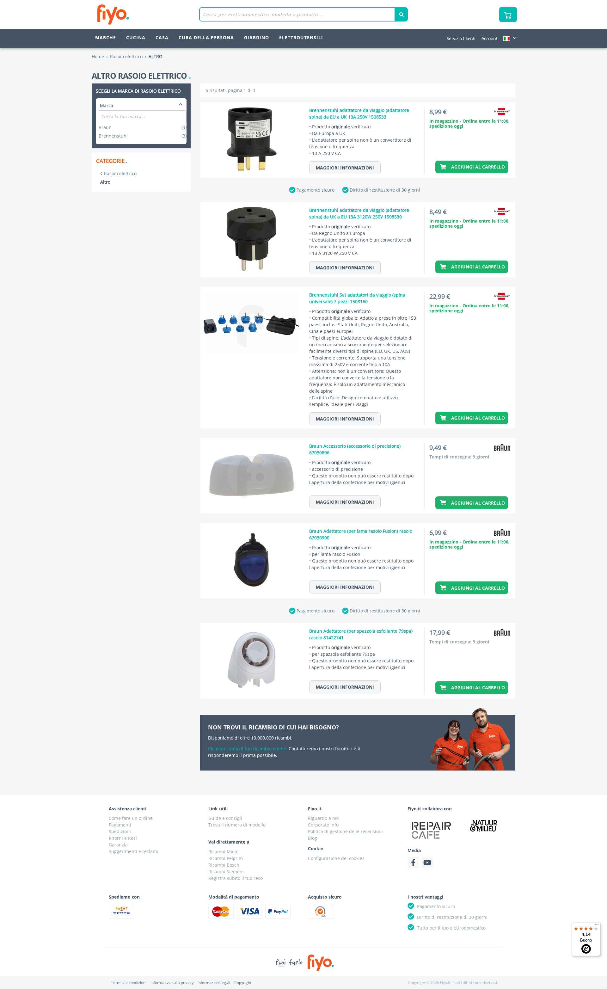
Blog (312, 838)
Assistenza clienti (127, 809)
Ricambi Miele (223, 852)
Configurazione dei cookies (336, 858)
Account (489, 38)
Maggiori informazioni (345, 168)
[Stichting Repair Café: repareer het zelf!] (432, 830)
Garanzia (118, 845)
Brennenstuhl (142, 136)
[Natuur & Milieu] (483, 825)
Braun (142, 127)
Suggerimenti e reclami (133, 851)
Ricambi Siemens (226, 872)
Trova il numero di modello (237, 825)
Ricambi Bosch (223, 865)
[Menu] (597, 926)
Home (98, 56)
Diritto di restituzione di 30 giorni (385, 190)
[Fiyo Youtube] (427, 862)
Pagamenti (120, 825)
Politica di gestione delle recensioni (345, 831)
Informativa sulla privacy (171, 982)
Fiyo (139, 14)
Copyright (242, 982)
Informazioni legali (214, 982)
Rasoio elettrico (120, 173)
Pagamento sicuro (315, 190)
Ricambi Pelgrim (225, 858)
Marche (105, 37)
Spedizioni (120, 831)
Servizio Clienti (461, 38)
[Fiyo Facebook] (413, 862)
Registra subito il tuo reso (235, 878)
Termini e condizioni (128, 982)
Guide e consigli (225, 818)
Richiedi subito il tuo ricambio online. (247, 749)
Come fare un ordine (131, 818)
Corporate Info (323, 825)
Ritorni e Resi (123, 838)
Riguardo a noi (323, 818)
